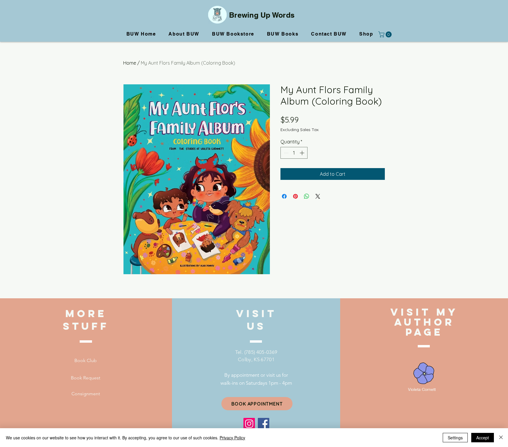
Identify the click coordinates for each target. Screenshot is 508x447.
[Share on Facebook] (284, 196)
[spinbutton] (294, 152)
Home (129, 63)
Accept (482, 438)
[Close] (500, 437)
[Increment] (302, 152)
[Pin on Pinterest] (295, 196)
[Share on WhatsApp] (306, 196)
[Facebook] (263, 423)
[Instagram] (249, 423)
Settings (455, 438)
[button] (385, 34)
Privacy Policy (232, 438)
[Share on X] (317, 196)
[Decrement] (285, 152)
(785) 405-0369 (261, 352)
